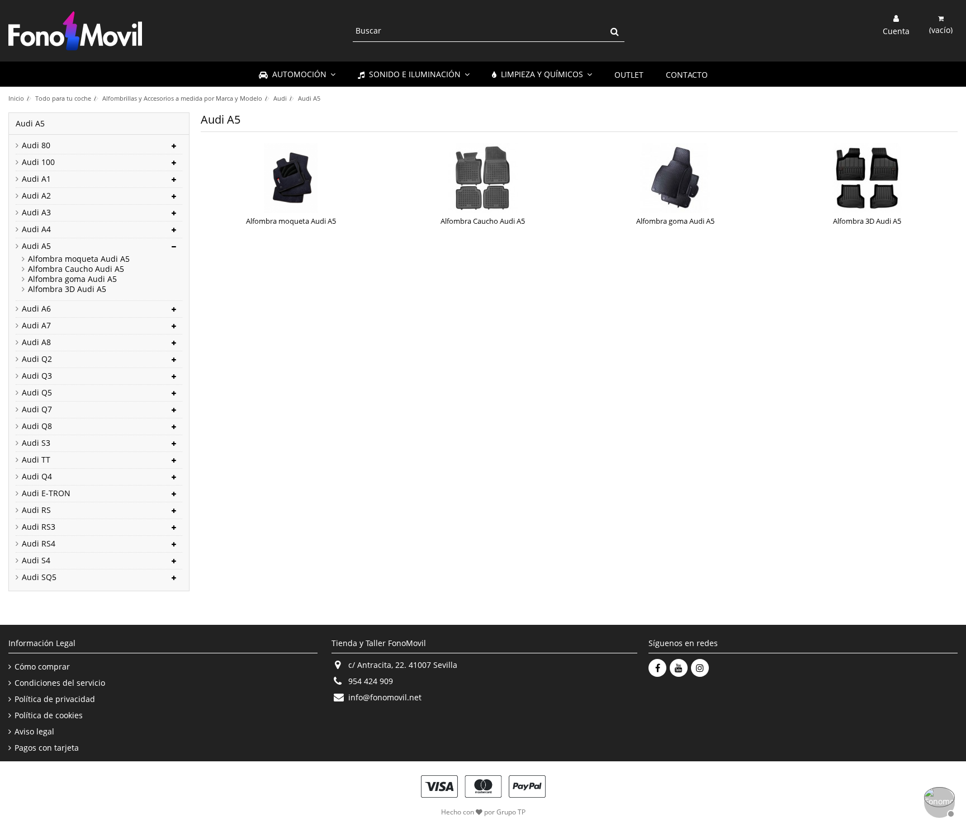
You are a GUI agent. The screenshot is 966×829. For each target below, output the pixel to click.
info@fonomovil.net (385, 697)
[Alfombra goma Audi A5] (675, 178)
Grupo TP (510, 812)
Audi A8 (36, 342)
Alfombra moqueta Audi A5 (291, 221)
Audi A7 (36, 326)
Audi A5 (36, 246)
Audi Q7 (37, 409)
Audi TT (36, 460)
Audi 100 (38, 162)
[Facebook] (657, 668)
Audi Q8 (37, 426)
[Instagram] (700, 668)
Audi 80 (36, 145)
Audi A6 (36, 309)
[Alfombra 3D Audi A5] (867, 178)
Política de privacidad (55, 699)
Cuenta (896, 30)
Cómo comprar (42, 667)
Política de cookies (49, 715)
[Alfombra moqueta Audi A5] (291, 178)
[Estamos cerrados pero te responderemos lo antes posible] (938, 801)
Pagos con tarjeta (47, 748)
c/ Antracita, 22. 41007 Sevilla (402, 665)
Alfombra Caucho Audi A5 (483, 221)
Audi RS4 (38, 544)
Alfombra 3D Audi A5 (867, 221)
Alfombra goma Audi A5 (675, 221)
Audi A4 (36, 229)
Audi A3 (36, 213)
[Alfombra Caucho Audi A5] (483, 178)
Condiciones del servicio (60, 683)
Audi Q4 (37, 477)
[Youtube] (679, 668)
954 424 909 (370, 681)
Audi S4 (36, 560)
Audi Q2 (37, 359)
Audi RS (36, 510)
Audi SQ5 (39, 577)
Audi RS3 (38, 527)
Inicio (16, 98)
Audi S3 (36, 443)
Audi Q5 (37, 393)
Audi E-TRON (46, 493)
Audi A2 (36, 196)
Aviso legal (34, 732)
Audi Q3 (37, 376)
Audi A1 (36, 179)
